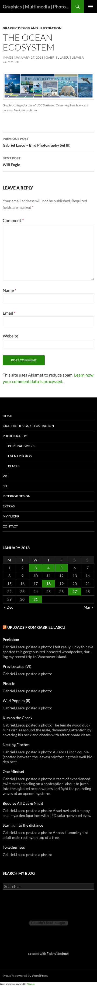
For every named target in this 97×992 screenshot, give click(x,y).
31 (35, 599)
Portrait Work (21, 446)
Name (9, 290)
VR (5, 476)
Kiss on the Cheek (17, 717)
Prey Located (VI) (17, 666)
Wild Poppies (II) (16, 700)
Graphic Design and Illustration (32, 28)
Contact (10, 526)
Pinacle (9, 683)
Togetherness (14, 847)
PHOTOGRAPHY (15, 436)
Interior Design (16, 496)
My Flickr (11, 516)
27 (74, 591)
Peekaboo (11, 639)
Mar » (88, 607)
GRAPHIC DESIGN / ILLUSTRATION (28, 426)
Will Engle (11, 161)
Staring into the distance (23, 825)
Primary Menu (90, 6)
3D (5, 486)
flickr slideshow (57, 953)
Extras (9, 506)
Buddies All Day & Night (23, 803)
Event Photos (20, 456)
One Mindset (13, 771)
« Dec (8, 607)
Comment (13, 220)
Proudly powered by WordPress (25, 976)
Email (9, 312)
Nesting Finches (16, 744)
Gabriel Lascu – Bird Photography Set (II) (36, 142)
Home (8, 416)
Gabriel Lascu (58, 57)
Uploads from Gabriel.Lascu (36, 627)
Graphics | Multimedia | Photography (37, 7)
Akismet (30, 983)
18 (48, 583)
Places (13, 466)
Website (10, 335)
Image (8, 57)
